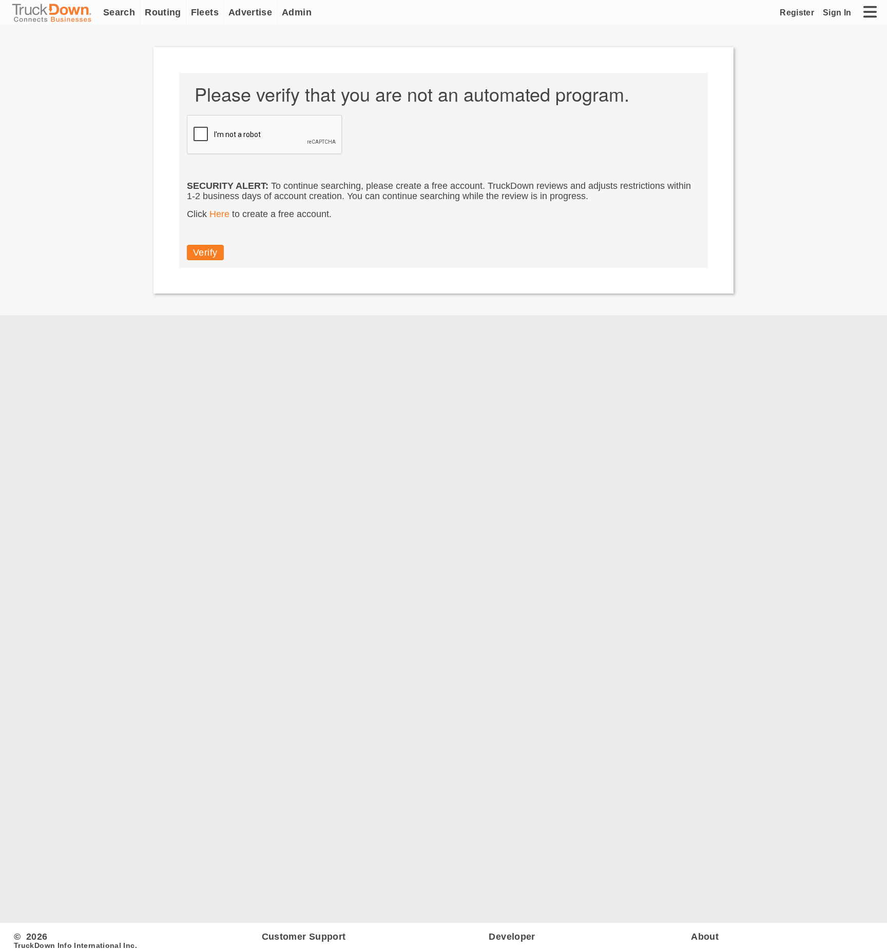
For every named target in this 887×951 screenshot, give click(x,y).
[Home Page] (54, 13)
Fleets (205, 12)
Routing (163, 12)
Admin (297, 12)
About (705, 936)
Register (797, 12)
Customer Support (304, 936)
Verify (205, 252)
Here (219, 214)
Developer (512, 936)
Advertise (250, 12)
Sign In (837, 12)
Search (119, 12)
